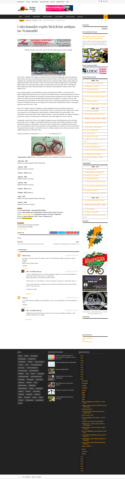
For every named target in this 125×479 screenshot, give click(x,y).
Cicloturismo (59, 16)
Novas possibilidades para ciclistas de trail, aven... (94, 431)
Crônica (21, 365)
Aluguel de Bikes (60, 1)
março (84, 449)
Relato (34, 397)
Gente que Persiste (36, 376)
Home (20, 16)
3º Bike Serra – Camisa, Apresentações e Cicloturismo (93, 424)
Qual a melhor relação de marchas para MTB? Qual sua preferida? (93, 37)
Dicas (27, 365)
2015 (82, 457)
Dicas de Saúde (23, 370)
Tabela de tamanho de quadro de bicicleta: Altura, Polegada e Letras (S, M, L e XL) (66, 357)
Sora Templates (27, 477)
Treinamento (29, 400)
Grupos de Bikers (47, 16)
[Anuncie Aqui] (59, 11)
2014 (82, 459)
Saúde (41, 397)
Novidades (39, 388)
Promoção (27, 397)
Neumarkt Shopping (44, 133)
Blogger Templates (36, 477)
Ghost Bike (21, 379)
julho (83, 392)
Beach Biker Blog (87, 341)
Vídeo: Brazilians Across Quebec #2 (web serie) (93, 402)
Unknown (24, 298)
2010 (82, 468)
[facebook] (99, 1)
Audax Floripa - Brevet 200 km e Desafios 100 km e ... (93, 428)
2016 (82, 379)
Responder (25, 265)
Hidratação (30, 379)
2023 (82, 362)
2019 (82, 372)
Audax (26, 356)
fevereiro (85, 451)
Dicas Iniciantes (34, 370)
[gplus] (107, 1)
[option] (62, 20)
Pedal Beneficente (87, 409)
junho (83, 395)
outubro (84, 385)
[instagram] (101, 1)
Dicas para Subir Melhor (62, 369)
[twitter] (104, 1)
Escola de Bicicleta (87, 338)
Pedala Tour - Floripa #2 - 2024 (33, 20)
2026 (82, 355)
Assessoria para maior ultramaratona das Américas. (93, 443)
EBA (27, 373)
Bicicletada (34, 356)
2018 (82, 374)
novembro (85, 383)
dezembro (85, 381)
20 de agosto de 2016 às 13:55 (71, 271)
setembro (85, 388)
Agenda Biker (35, 1)
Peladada (29, 394)
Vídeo (20, 403)
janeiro (84, 454)
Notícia (42, 34)
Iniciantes (21, 382)
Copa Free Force (39, 362)
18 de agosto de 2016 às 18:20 (71, 255)
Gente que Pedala (44, 1)
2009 (82, 470)
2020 (82, 369)
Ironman (29, 382)
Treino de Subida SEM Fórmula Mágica (66, 362)
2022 (82, 365)
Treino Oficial (39, 400)
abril (83, 399)
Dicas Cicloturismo (32, 368)
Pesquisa (37, 394)
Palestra (21, 391)
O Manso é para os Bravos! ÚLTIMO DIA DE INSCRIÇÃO (94, 406)
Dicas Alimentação (36, 365)
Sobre (67, 1)
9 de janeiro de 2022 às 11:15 (72, 297)
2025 (82, 358)
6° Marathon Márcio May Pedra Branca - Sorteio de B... (93, 412)
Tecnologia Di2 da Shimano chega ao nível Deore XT (94, 435)
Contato (28, 1)
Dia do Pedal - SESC (87, 415)
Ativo (83, 340)
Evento (21, 20)
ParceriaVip (36, 391)
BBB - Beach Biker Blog (33, 271)
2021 (82, 367)
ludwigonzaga (26, 255)
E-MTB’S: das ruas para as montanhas (92, 421)
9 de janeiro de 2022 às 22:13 (71, 310)
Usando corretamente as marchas (65, 390)
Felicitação (41, 373)
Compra (30, 362)
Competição (22, 362)
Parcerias (52, 1)
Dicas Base (21, 368)
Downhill (21, 373)
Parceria (28, 391)
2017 (82, 376)
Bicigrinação (22, 359)
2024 (82, 360)
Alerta (20, 356)
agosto (84, 390)
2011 (82, 466)
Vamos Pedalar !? (87, 446)
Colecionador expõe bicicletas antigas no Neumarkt (93, 439)
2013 (82, 461)
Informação (39, 379)
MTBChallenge (23, 388)
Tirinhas (21, 400)
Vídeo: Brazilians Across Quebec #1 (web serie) (93, 418)
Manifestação (22, 385)
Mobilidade (32, 385)
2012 (82, 464)
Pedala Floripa (20, 1)
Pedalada (21, 394)
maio (83, 397)
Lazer (35, 382)
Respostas (25, 268)
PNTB (20, 397)
